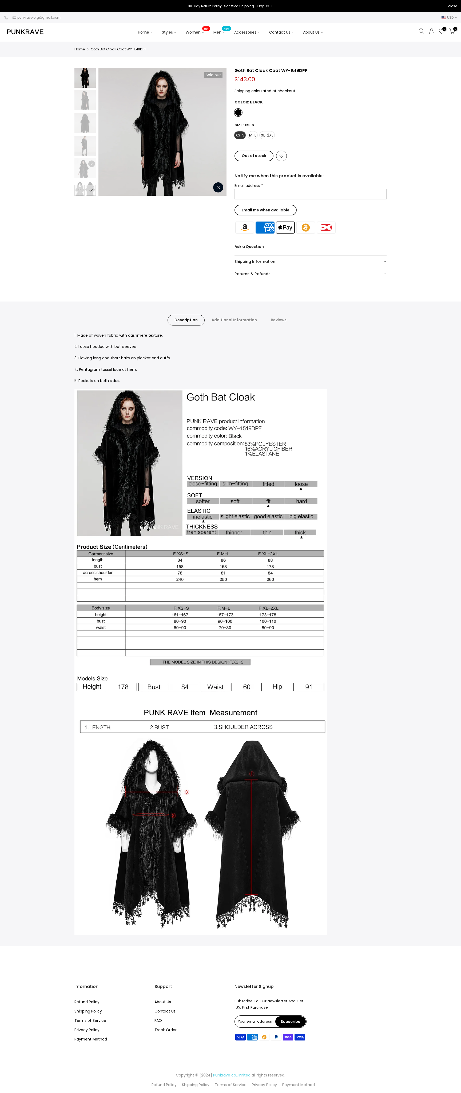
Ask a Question (249, 246)
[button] (311, 262)
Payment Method (90, 1039)
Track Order (165, 1029)
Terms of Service (90, 1020)
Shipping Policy (88, 1011)
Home (143, 32)
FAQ (158, 1020)
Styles (167, 32)
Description (186, 320)
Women (197, 31)
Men (221, 31)
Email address (249, 185)
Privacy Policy (87, 1029)
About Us (311, 32)
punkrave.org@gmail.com (39, 17)
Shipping (242, 91)
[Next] (217, 131)
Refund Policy (87, 1001)
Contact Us (279, 32)
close (11, 6)
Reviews (279, 320)
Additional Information (234, 320)
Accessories (249, 31)
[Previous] (108, 131)
